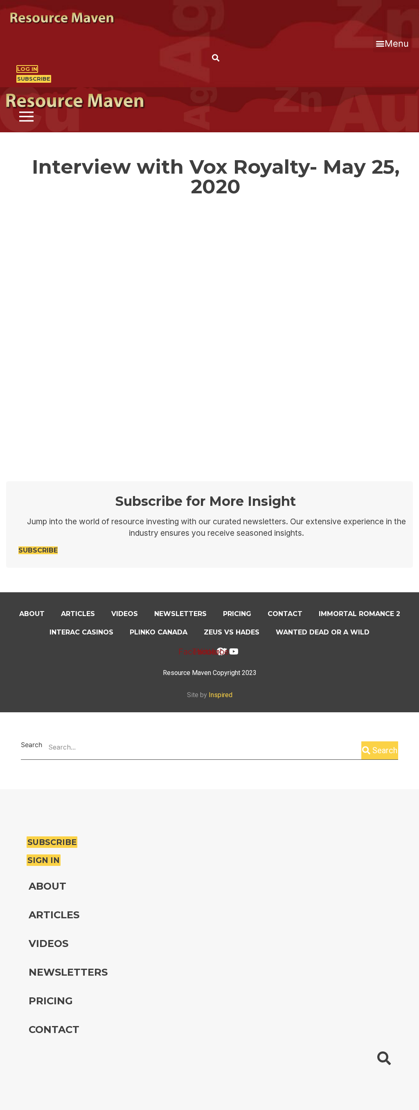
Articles (78, 614)
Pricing (237, 614)
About (32, 614)
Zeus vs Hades (231, 632)
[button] (392, 43)
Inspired (220, 695)
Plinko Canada (158, 632)
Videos (124, 614)
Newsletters (180, 614)
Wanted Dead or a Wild (322, 632)
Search (31, 745)
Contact (285, 614)
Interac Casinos (81, 632)
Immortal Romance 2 (359, 614)
